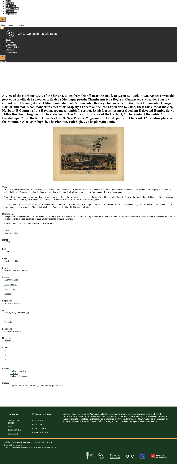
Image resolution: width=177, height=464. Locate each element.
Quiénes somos (14, 430)
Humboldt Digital (40, 432)
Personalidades (12, 8)
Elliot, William (10, 284)
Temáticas (10, 11)
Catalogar (13, 434)
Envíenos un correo (13, 421)
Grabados (14, 373)
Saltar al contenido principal (12, 25)
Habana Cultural (40, 428)
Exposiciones (11, 13)
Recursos (10, 3)
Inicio (8, 1)
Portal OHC (37, 424)
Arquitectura (9, 289)
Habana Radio (38, 420)
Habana (7, 294)
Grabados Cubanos (18, 376)
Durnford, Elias (11, 233)
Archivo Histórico (18, 371)
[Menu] (2, 28)
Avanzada (3, 23)
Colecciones (11, 6)
